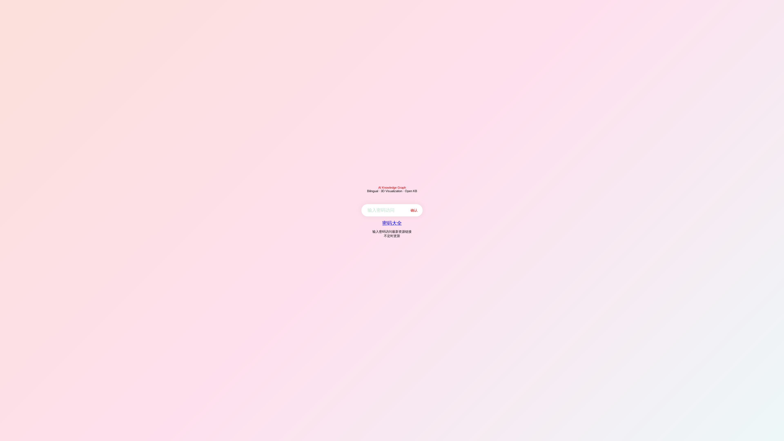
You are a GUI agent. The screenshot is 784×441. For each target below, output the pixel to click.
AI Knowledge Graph (392, 187)
